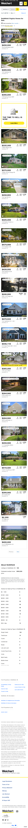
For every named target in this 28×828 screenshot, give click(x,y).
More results (15, 23)
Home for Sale (4, 688)
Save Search (23, 9)
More (12, 13)
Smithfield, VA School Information (8, 703)
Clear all (23, 13)
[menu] (25, 3)
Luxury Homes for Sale (20, 687)
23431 (6, 712)
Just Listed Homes (19, 689)
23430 (2, 712)
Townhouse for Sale (19, 684)
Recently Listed (9, 25)
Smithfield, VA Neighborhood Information (10, 700)
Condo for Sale (4, 691)
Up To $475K (4, 13)
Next (18, 552)
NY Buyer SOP (6, 800)
